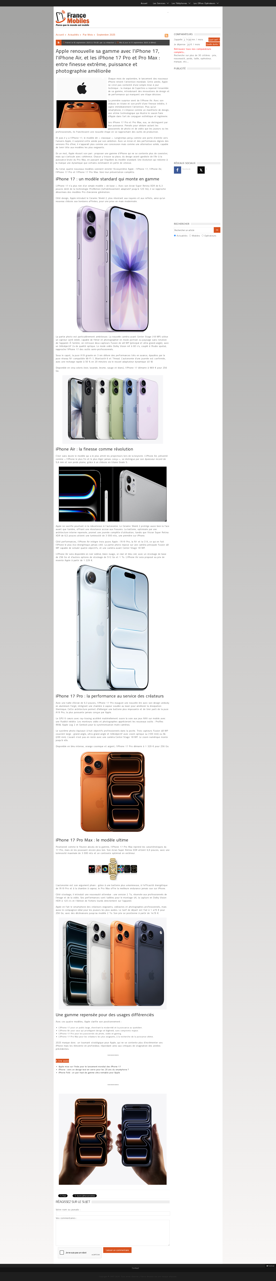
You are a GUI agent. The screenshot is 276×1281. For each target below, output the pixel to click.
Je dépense (180, 44)
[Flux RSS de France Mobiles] (166, 35)
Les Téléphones (179, 3)
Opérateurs (210, 235)
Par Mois (88, 35)
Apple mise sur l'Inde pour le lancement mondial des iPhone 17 (90, 1066)
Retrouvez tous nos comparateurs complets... (192, 50)
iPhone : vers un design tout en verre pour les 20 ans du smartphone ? (94, 1069)
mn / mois (197, 39)
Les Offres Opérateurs (204, 3)
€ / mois (195, 44)
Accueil (144, 3)
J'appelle (178, 39)
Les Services (159, 3)
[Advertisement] (168, 18)
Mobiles (196, 235)
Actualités (73, 35)
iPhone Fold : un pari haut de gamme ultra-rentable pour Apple (89, 1072)
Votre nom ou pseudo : (68, 1209)
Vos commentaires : (66, 1218)
